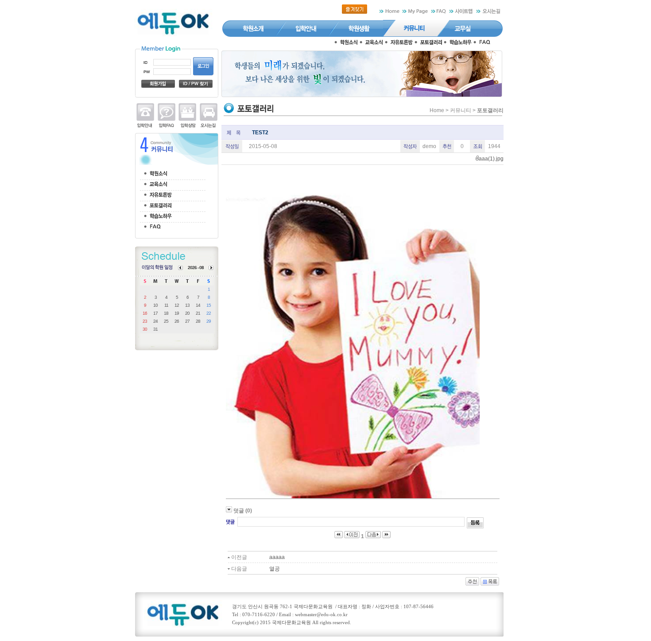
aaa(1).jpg (491, 159)
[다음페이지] (373, 536)
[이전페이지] (352, 536)
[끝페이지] (386, 536)
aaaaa (277, 557)
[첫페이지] (338, 536)
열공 (274, 569)
